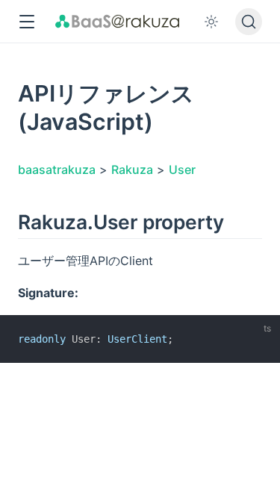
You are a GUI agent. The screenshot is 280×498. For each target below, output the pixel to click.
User (182, 169)
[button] (26, 22)
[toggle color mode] (211, 21)
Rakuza (132, 169)
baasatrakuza (57, 169)
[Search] (248, 21)
